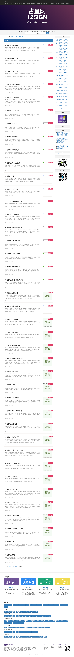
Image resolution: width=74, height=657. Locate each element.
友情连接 (6, 607)
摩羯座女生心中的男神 (11, 293)
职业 (59, 153)
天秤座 (65, 63)
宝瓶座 (42, 620)
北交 (42, 636)
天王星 (26, 611)
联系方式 (14, 604)
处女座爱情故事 (60, 63)
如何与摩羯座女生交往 (11, 58)
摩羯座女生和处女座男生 (12, 97)
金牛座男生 (61, 42)
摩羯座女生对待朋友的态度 (12, 437)
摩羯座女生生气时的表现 (12, 319)
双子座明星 (58, 48)
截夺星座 (57, 620)
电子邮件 (52, 647)
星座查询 (43, 3)
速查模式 (23, 604)
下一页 (13, 566)
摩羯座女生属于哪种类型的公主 (63, 146)
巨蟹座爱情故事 (60, 54)
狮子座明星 (58, 57)
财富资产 (44, 604)
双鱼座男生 (60, 87)
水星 (11, 611)
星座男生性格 (59, 91)
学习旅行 (57, 604)
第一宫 (6, 627)
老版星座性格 (59, 97)
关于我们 (45, 646)
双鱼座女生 (65, 87)
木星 (20, 611)
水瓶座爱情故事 (60, 85)
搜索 (48, 33)
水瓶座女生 (65, 82)
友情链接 (45, 648)
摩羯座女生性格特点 (11, 123)
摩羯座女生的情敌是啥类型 (12, 253)
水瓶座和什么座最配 (64, 84)
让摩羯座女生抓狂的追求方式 (13, 463)
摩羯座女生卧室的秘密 (11, 332)
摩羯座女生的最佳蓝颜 (11, 189)
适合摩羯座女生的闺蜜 (11, 45)
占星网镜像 (60, 647)
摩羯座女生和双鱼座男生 (12, 110)
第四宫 (16, 627)
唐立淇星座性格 (59, 93)
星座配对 (48, 3)
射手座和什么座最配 (64, 75)
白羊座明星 (58, 40)
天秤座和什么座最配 (64, 66)
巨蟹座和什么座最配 (64, 52)
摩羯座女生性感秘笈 (11, 424)
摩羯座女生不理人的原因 (12, 398)
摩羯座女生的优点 (10, 384)
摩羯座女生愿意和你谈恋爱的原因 (14, 358)
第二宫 (9, 627)
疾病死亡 (61, 604)
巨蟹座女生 (65, 51)
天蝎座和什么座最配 (64, 70)
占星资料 (62, 588)
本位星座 (53, 620)
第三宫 (13, 627)
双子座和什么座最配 (64, 48)
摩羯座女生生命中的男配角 (12, 345)
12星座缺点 (59, 99)
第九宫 (34, 627)
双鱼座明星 (58, 88)
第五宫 (20, 627)
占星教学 (38, 3)
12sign (39, 654)
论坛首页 (10, 604)
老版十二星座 (64, 99)
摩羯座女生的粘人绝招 (11, 489)
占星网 (5, 1)
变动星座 (14, 622)
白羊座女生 (66, 39)
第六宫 (24, 627)
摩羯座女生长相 (9, 541)
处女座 (65, 58)
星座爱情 (57, 3)
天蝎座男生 (60, 69)
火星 (17, 611)
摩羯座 (65, 76)
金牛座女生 (66, 42)
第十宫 (38, 627)
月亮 (8, 611)
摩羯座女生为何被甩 (11, 476)
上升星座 (19, 622)
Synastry (56, 153)
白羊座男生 (61, 39)
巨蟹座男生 (60, 51)
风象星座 (10, 622)
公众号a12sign (35, 31)
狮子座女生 (65, 55)
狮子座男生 (60, 55)
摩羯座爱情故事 (60, 81)
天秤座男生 (60, 64)
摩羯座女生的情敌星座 (11, 502)
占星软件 (28, 3)
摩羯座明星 (58, 79)
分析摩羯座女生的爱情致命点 (13, 227)
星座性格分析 (65, 96)
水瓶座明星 (58, 84)
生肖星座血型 (59, 96)
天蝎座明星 (58, 70)
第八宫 (31, 627)
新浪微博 (52, 646)
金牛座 (57, 42)
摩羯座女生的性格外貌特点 (12, 84)
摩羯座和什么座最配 (64, 79)
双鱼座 (65, 85)
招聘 (44, 649)
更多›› (37, 611)
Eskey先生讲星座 (60, 94)
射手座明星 (58, 75)
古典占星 (33, 3)
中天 (39, 616)
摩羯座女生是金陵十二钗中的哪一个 (15, 450)
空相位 (46, 616)
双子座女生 (65, 46)
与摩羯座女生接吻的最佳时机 (13, 201)
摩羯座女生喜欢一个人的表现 (62, 134)
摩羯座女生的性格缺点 (11, 137)
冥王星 (33, 611)
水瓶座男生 (60, 82)
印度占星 (23, 3)
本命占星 (6, 3)
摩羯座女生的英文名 (60, 132)
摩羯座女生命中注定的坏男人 (13, 267)
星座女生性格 (65, 91)
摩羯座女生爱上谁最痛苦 (12, 515)
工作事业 (53, 604)
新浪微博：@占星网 (51, 31)
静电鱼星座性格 (65, 93)
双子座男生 (60, 46)
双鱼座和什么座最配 (64, 88)
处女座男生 (60, 60)
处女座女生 (65, 60)
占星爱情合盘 (17, 3)
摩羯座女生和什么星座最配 (12, 163)
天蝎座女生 (65, 69)
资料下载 (62, 3)
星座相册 (27, 604)
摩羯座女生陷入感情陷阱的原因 (14, 280)
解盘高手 (66, 604)
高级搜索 (43, 31)
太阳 (5, 611)
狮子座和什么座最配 (64, 57)
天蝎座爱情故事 (60, 72)
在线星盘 (40, 604)
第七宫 (27, 627)
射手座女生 (65, 73)
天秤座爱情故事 (60, 67)
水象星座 (66, 620)
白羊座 (57, 39)
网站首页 (6, 604)
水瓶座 (65, 81)
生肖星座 (65, 94)
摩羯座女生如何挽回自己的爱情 (14, 528)
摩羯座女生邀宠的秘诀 (11, 371)
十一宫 (42, 627)
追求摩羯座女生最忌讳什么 (12, 306)
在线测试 (31, 604)
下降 (39, 636)
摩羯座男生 (60, 78)
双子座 (65, 45)
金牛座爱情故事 (60, 45)
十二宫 (45, 627)
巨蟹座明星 (58, 52)
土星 (22, 611)
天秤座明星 (58, 66)
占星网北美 (46, 647)
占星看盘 (67, 3)
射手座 (65, 72)
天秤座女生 (65, 64)
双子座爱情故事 (60, 49)
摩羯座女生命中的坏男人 (12, 71)
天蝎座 (65, 67)
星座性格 (65, 90)
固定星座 (49, 620)
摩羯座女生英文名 (10, 555)
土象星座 (6, 622)
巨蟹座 (65, 49)
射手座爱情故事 (60, 76)
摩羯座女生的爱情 (10, 176)
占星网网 (12, 647)
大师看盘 (62, 112)
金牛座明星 (58, 43)
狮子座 (65, 54)
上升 (36, 616)
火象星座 (62, 620)
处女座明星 (58, 61)
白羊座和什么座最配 (64, 40)
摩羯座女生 (21, 37)
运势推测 (11, 3)
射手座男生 (60, 73)
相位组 (42, 616)
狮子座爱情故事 (60, 58)
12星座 (52, 3)
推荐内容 (6, 40)
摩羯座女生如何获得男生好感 (13, 214)
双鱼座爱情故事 (60, 90)
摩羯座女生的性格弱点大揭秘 (13, 411)
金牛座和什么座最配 (64, 43)
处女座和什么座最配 (64, 61)
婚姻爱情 (48, 604)
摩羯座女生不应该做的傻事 (12, 240)
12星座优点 (65, 97)
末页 (16, 566)
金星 (14, 611)
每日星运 (36, 604)
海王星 (30, 611)
